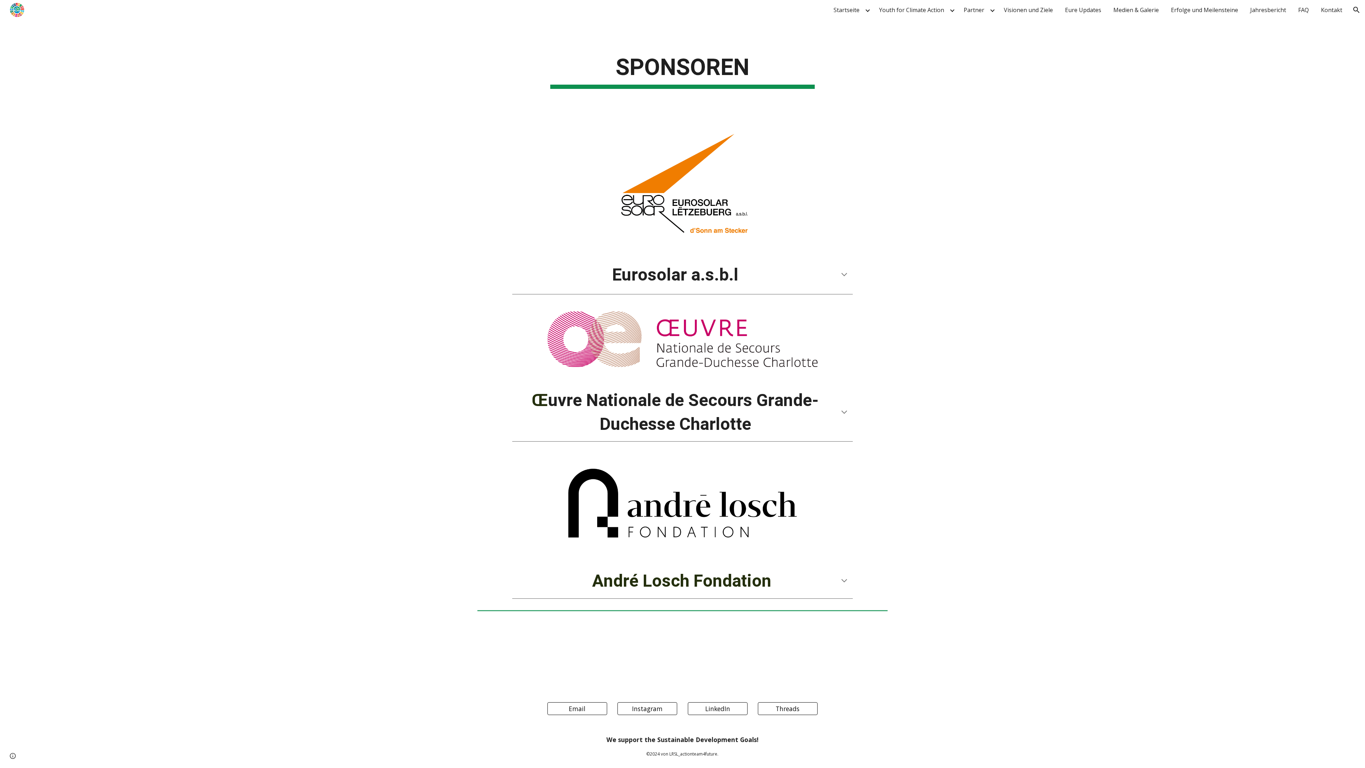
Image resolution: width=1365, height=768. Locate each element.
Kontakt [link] (1331, 10)
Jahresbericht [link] (1268, 10)
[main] (682, 70)
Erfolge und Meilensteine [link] (1204, 10)
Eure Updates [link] (1083, 10)
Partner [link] (974, 10)
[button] (1356, 9)
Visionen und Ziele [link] (1028, 10)
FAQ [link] (1303, 10)
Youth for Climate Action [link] (911, 10)
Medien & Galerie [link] (1136, 10)
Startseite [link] (847, 10)
